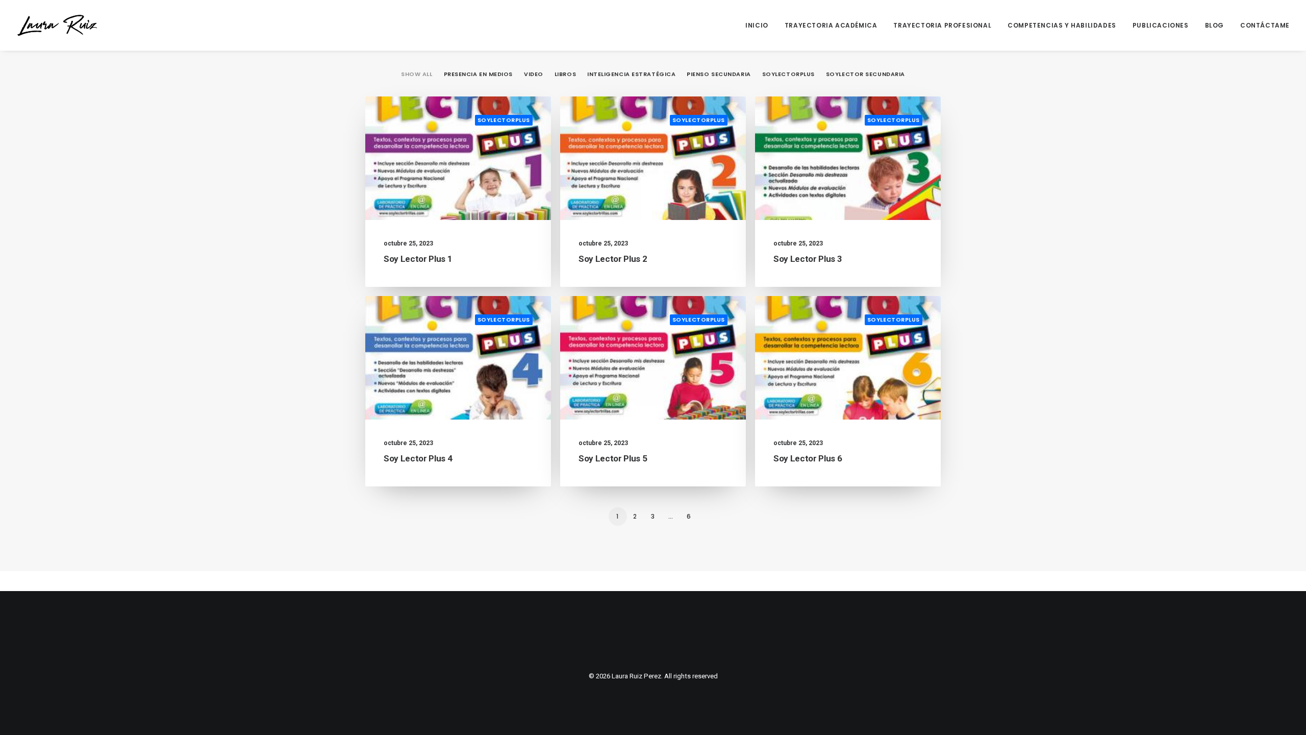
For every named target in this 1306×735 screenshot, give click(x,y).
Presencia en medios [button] (478, 74)
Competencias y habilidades (1062, 25)
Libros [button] (565, 74)
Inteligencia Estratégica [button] (631, 74)
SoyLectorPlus (504, 120)
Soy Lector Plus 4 (418, 458)
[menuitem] (760, 25)
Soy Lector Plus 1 (418, 259)
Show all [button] (416, 74)
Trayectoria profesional (942, 25)
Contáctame (1265, 25)
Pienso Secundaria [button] (718, 74)
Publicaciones (1161, 25)
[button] (458, 158)
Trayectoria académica (831, 25)
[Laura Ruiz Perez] (57, 25)
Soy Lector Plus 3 (807, 259)
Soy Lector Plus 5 (613, 458)
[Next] (927, 519)
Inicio (756, 25)
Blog (1214, 25)
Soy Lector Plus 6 (807, 458)
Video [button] (533, 74)
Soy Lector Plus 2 (613, 259)
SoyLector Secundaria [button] (865, 74)
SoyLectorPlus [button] (788, 74)
